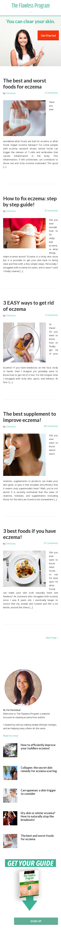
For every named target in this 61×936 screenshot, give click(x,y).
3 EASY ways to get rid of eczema (28, 306)
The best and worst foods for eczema (24, 83)
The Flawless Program (30, 6)
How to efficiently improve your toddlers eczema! (38, 746)
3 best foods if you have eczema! (29, 534)
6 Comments (51, 92)
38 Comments (51, 426)
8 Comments (51, 210)
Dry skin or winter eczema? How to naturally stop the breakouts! (38, 816)
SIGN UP (35, 921)
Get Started (48, 35)
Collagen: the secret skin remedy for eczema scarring (39, 769)
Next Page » (52, 637)
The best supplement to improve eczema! (29, 417)
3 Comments (51, 315)
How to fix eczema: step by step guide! (30, 201)
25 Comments (51, 543)
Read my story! (10, 735)
